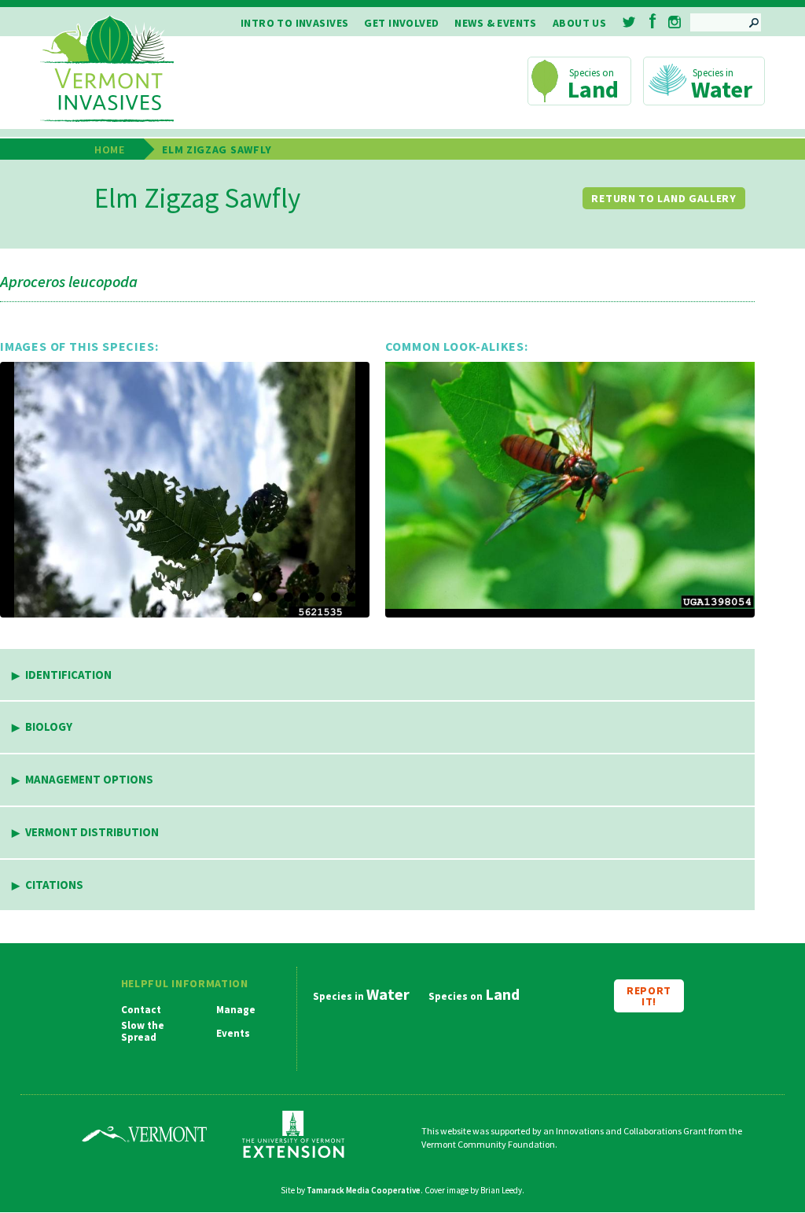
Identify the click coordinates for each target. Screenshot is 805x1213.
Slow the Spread (142, 1031)
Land (593, 89)
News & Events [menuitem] (495, 22)
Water (721, 89)
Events (233, 1033)
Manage (235, 1010)
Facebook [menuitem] (652, 20)
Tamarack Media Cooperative (364, 1190)
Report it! (649, 995)
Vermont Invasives (107, 70)
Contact (141, 1010)
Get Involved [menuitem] (401, 22)
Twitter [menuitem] (630, 22)
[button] (184, 490)
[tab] (377, 675)
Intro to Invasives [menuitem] (295, 22)
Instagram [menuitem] (674, 22)
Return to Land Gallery (663, 198)
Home (109, 149)
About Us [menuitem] (579, 22)
